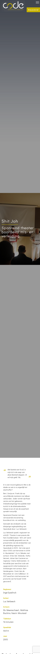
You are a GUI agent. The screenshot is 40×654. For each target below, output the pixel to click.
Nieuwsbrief (33, 10)
